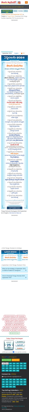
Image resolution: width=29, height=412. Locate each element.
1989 (14, 381)
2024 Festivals (15, 333)
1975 (14, 386)
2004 (3, 370)
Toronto (7, 327)
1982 (14, 384)
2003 (7, 370)
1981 (18, 384)
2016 (10, 365)
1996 (14, 379)
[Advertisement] (14, 35)
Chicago (14, 319)
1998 (7, 379)
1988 (18, 381)
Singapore (23, 330)
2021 (18, 363)
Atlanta (6, 319)
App (3, 357)
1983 (10, 384)
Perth (23, 327)
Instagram (13, 357)
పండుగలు (20, 349)
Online (13, 374)
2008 (14, 368)
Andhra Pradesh (10, 316)
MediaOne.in (9, 409)
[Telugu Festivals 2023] (8, 2)
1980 (21, 384)
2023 (10, 363)
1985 (3, 384)
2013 (21, 365)
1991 (7, 381)
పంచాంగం (20, 342)
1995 (18, 379)
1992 (3, 381)
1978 (3, 386)
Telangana (21, 316)
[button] (26, 2)
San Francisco (19, 324)
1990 (10, 381)
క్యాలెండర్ (20, 345)
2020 (21, 363)
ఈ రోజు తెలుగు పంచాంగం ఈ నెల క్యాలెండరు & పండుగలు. (14, 352)
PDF (23, 53)
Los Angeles (19, 322)
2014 (18, 365)
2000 (18, 370)
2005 (25, 368)
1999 (3, 379)
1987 (21, 381)
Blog (7, 357)
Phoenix (9, 324)
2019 (25, 363)
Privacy (15, 406)
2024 (7, 363)
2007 (18, 368)
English (16, 53)
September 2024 (7, 53)
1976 (10, 386)
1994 (21, 379)
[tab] (14, 269)
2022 (14, 363)
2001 (14, 370)
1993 (25, 379)
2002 (10, 370)
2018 (3, 365)
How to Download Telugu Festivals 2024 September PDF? (13, 276)
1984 (7, 384)
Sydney (15, 330)
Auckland (6, 330)
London (16, 327)
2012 (25, 365)
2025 (3, 363)
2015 (14, 365)
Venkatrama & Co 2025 (8, 394)
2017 (7, 365)
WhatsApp (4, 407)
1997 (10, 379)
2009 (10, 368)
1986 (25, 381)
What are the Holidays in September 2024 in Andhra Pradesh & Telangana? (13, 269)
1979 (25, 384)
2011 (3, 368)
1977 (7, 386)
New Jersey (10, 322)
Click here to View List (15, 213)
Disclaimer (21, 406)
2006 (21, 368)
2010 (7, 368)
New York (23, 319)
